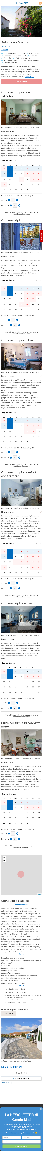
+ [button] (4, 857)
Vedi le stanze (21, 82)
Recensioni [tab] (5, 1083)
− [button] (4, 860)
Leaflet (39, 894)
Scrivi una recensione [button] (22, 1078)
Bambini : (5, 205)
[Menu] (2, 3)
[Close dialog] (41, 1109)
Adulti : (4, 200)
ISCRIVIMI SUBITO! (21, 1146)
